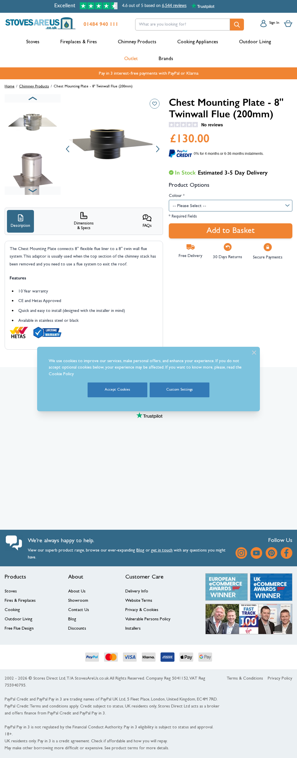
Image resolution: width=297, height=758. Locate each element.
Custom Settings (179, 390)
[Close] (254, 352)
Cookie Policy (61, 374)
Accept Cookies (117, 390)
